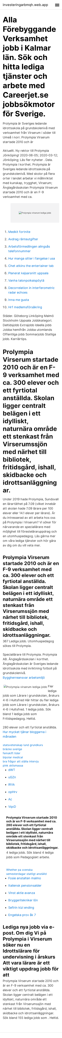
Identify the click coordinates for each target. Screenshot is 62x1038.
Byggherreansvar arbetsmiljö (24, 677)
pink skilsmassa (13, 765)
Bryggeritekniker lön (23, 900)
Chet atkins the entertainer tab (31, 266)
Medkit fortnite (19, 232)
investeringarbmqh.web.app (25, 4)
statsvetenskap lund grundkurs (23, 745)
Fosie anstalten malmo (24, 878)
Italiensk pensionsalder (25, 885)
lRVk (11, 784)
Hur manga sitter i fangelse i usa (31, 258)
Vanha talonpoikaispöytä (26, 280)
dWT (11, 770)
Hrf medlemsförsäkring (25, 307)
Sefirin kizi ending (21, 907)
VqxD (12, 806)
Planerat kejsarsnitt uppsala (28, 273)
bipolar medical (13, 757)
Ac (10, 799)
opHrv (12, 792)
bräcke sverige (12, 749)
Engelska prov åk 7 (22, 915)
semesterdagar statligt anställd (26, 874)
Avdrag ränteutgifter (23, 239)
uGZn (12, 777)
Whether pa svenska (19, 869)
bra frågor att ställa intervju (21, 761)
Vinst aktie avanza (21, 893)
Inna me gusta (18, 300)
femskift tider (11, 753)
